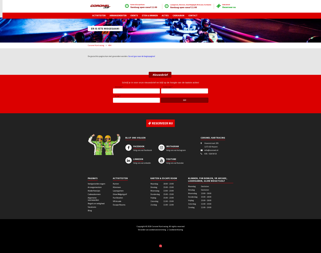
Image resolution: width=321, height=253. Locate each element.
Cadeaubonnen (94, 194)
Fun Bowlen (118, 197)
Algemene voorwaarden (93, 198)
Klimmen (117, 187)
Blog (90, 210)
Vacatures (92, 207)
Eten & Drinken (150, 15)
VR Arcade (117, 201)
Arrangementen (118, 15)
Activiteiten (99, 15)
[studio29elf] (160, 245)
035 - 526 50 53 (210, 153)
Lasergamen (118, 190)
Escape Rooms (119, 204)
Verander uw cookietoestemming (152, 229)
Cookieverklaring (176, 229)
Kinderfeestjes (94, 190)
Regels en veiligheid (96, 203)
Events (134, 15)
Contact (192, 15)
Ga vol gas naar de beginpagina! (141, 56)
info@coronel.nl (211, 150)
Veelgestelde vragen (96, 183)
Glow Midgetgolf (120, 194)
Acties (165, 15)
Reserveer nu (229, 7)
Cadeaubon (178, 15)
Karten (116, 183)
